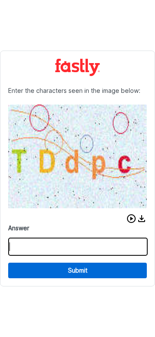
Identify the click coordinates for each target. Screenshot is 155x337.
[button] (131, 218)
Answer (18, 228)
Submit (77, 270)
